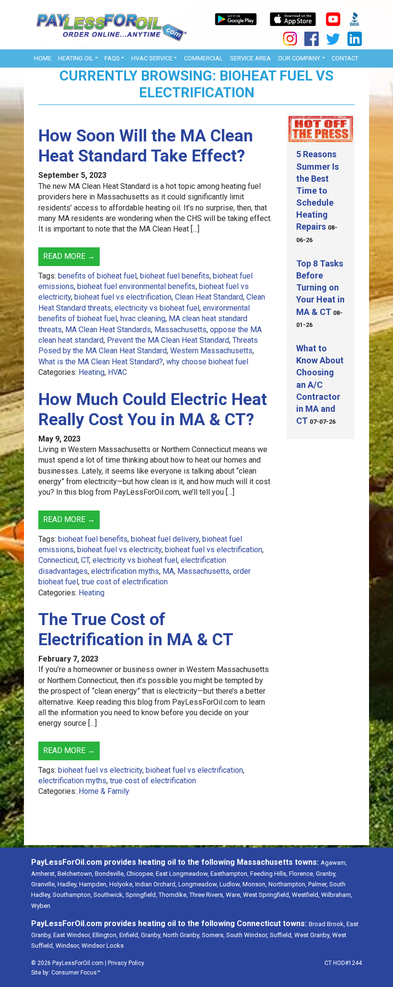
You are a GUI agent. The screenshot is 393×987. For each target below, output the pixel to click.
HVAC (117, 372)
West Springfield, (266, 894)
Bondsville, (110, 873)
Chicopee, (140, 873)
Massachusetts (180, 329)
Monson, (255, 884)
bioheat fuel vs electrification (123, 297)
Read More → (69, 256)
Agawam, (334, 862)
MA (168, 571)
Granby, (326, 873)
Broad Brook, (327, 924)
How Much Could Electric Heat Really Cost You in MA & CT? (152, 410)
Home (42, 58)
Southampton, (72, 894)
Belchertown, (75, 873)
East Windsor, (72, 935)
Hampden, (93, 884)
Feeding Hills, (269, 873)
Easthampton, (229, 873)
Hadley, (68, 884)
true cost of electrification (124, 581)
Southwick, (108, 894)
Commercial (203, 58)
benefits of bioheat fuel (97, 275)
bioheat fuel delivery (165, 539)
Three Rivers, (206, 894)
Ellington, (105, 935)
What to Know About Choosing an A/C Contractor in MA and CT (320, 384)
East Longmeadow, (182, 873)
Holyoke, (121, 884)
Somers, (213, 935)
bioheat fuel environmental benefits (136, 286)
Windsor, (68, 945)
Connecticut (58, 560)
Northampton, (287, 884)
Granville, (43, 884)
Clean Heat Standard (209, 297)
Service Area (250, 58)
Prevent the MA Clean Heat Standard (168, 340)
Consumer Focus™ (76, 972)
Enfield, (129, 935)
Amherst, (43, 873)
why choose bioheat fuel (207, 361)
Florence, (301, 873)
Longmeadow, (198, 884)
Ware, (234, 894)
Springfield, (141, 894)
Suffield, (281, 935)
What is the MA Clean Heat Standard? (100, 361)
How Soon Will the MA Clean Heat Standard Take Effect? (145, 146)
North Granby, (181, 935)
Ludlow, (230, 884)
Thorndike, (173, 894)
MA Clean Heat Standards (108, 329)
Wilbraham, (336, 894)
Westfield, (306, 894)
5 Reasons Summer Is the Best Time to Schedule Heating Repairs (317, 190)
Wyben (40, 905)
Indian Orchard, (156, 884)
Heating (91, 372)
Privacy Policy (126, 963)
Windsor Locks (102, 945)
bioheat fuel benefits (174, 275)
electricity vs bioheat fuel (157, 308)
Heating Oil (75, 58)
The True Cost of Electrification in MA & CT (135, 630)
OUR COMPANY (299, 58)
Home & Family (104, 791)
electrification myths (125, 571)
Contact (345, 58)
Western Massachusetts (211, 350)
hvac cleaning (142, 318)
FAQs (112, 58)
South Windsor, (247, 935)
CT (85, 560)
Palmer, (318, 884)
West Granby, (312, 935)
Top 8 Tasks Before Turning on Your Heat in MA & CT (320, 287)
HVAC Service (152, 58)
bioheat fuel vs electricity (119, 549)
